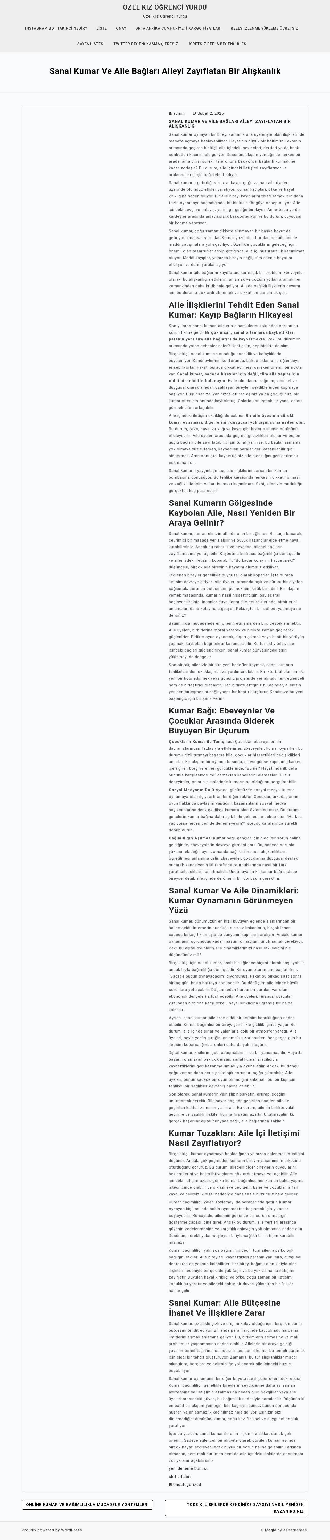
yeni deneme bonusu (189, 1468)
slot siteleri (180, 1476)
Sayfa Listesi (91, 44)
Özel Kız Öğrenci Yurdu (165, 7)
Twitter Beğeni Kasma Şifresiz (146, 44)
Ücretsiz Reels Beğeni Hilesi (217, 44)
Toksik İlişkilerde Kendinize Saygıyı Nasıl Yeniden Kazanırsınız (245, 1508)
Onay (121, 28)
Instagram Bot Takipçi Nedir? (56, 28)
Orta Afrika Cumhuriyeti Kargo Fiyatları (178, 28)
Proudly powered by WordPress (52, 1530)
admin (179, 113)
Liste (101, 28)
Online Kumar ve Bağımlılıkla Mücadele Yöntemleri (87, 1504)
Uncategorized (187, 1484)
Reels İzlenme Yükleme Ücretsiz (265, 28)
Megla (270, 1530)
